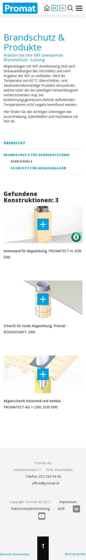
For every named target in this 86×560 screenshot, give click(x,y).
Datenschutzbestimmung (30, 508)
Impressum (68, 502)
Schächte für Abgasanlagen (38, 168)
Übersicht (15, 143)
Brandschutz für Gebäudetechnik (37, 155)
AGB (61, 508)
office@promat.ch (45, 483)
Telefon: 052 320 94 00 (43, 476)
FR (63, 8)
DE (55, 8)
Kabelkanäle (21, 161)
